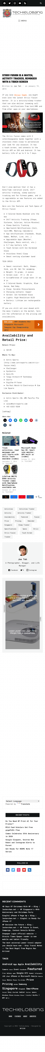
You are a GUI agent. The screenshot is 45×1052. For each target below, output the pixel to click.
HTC (26, 973)
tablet (22, 992)
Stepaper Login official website (18, 933)
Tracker (7, 537)
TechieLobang (23, 1010)
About (25, 1016)
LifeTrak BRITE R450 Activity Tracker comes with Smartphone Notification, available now (9, 481)
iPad (8, 976)
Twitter (28, 992)
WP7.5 (7, 998)
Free (4, 973)
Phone (15, 980)
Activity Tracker (24, 513)
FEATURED (18, 1016)
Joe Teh (17, 86)
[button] (22, 21)
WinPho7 (29, 995)
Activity (7, 513)
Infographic (38, 973)
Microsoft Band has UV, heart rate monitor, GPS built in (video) (28, 452)
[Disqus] (22, 681)
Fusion (36, 517)
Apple (21, 964)
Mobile (34, 976)
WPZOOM (22, 1028)
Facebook (14, 570)
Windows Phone (7, 995)
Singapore (8, 525)
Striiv (17, 95)
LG (19, 976)
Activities (8, 509)
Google (20, 973)
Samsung (23, 984)
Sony (9, 992)
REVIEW (16, 984)
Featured (24, 517)
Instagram (33, 570)
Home (10, 1016)
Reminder (31, 521)
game (14, 973)
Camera (5, 969)
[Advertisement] (22, 45)
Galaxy (9, 973)
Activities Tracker (27, 509)
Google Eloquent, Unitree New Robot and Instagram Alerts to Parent (20, 842)
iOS (3, 976)
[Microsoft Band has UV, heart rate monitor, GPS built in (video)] (30, 441)
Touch (24, 95)
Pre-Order (21, 980)
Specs (25, 529)
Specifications (10, 529)
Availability (9, 517)
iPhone (14, 976)
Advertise (33, 1016)
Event (16, 969)
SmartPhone (32, 988)
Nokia (9, 980)
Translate (25, 804)
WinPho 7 (36, 995)
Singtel (22, 989)
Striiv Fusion (9, 533)
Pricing (18, 521)
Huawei (31, 973)
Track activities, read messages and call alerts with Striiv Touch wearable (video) (10, 453)
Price (6, 521)
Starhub (15, 992)
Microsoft (25, 976)
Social (4, 992)
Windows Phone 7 (19, 995)
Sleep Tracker (24, 525)
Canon (11, 969)
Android (7, 964)
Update (34, 992)
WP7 (3, 998)
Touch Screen (27, 533)
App (15, 964)
